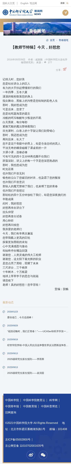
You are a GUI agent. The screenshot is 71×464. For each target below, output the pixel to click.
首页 (52, 40)
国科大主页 (9, 3)
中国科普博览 (49, 406)
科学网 (53, 400)
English (24, 3)
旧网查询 (10, 412)
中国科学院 (12, 400)
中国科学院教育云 (34, 400)
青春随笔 (37, 31)
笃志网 (33, 3)
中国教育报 (30, 406)
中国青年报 (12, 406)
